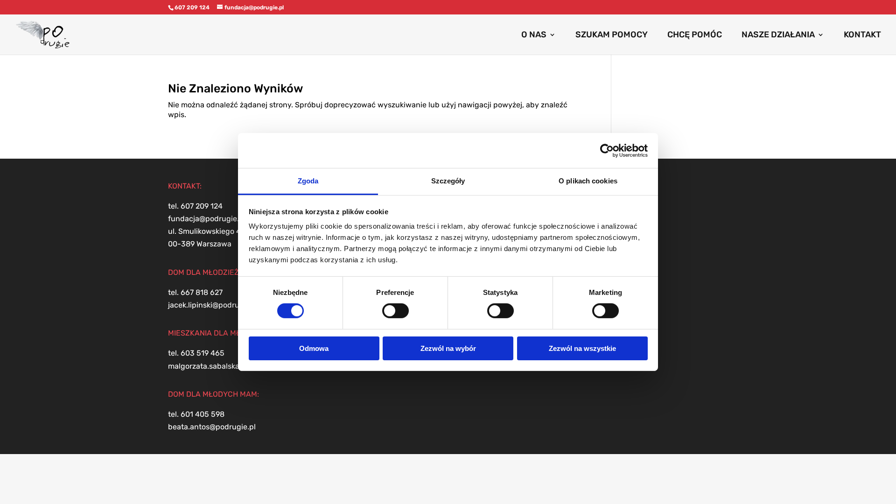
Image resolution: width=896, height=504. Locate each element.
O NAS (533, 35)
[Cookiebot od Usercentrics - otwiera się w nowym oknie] (607, 150)
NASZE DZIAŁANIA (778, 35)
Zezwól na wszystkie (582, 348)
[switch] (395, 310)
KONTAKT (862, 35)
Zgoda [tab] (308, 181)
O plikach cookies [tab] (588, 181)
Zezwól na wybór (448, 348)
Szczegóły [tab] (448, 181)
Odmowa (314, 348)
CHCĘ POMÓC (694, 35)
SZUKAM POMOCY (611, 35)
